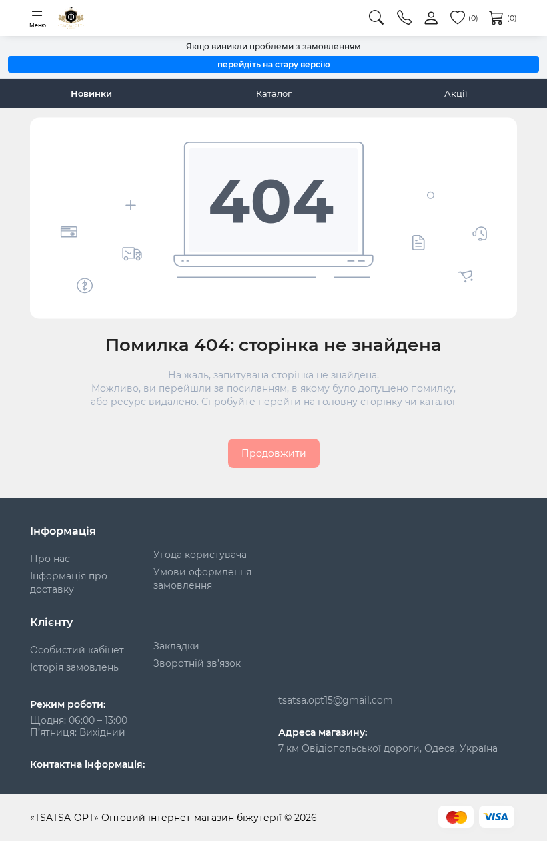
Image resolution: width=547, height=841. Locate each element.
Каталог (274, 93)
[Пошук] (376, 18)
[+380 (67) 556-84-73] (404, 17)
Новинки (91, 93)
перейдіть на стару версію (273, 64)
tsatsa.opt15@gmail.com (335, 700)
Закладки (176, 646)
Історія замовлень (74, 667)
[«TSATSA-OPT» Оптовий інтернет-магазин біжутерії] (71, 18)
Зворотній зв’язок (197, 663)
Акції (456, 93)
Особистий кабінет (77, 650)
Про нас (50, 559)
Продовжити (273, 453)
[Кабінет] (431, 18)
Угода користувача (200, 555)
